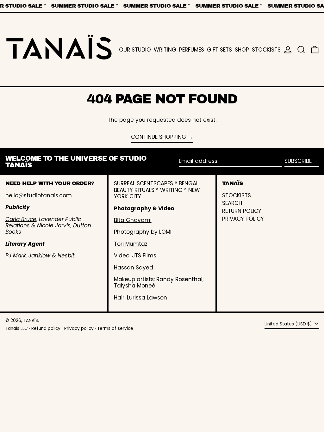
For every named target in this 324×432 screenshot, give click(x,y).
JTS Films (144, 255)
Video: (123, 255)
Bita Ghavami (133, 220)
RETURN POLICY (241, 211)
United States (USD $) (289, 324)
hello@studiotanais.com (38, 195)
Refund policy (45, 328)
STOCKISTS (236, 195)
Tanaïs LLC (16, 328)
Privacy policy (79, 328)
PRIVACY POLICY (243, 219)
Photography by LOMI (142, 232)
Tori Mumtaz (130, 244)
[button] (301, 49)
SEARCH (232, 203)
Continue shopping (158, 137)
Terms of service (115, 328)
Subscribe (298, 161)
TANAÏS (30, 321)
